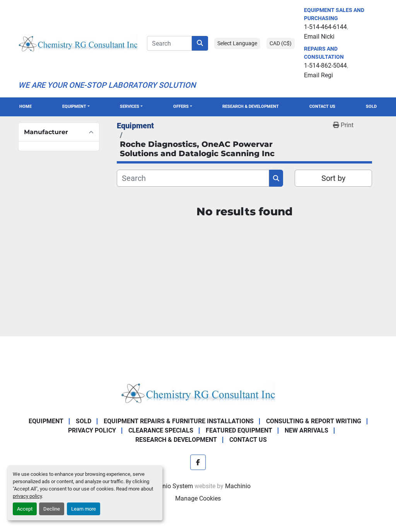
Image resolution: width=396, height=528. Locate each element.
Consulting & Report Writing (313, 421)
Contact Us (322, 106)
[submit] (200, 43)
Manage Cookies (198, 498)
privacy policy (27, 496)
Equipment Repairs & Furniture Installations (179, 421)
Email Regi (318, 75)
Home (25, 106)
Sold (371, 106)
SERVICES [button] (129, 106)
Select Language (237, 43)
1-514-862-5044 (325, 65)
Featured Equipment (239, 430)
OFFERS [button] (181, 106)
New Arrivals (306, 430)
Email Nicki (319, 36)
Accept (24, 509)
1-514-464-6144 (325, 27)
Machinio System (169, 486)
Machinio (238, 486)
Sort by (333, 178)
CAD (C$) (281, 43)
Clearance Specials (160, 430)
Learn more (83, 509)
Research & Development (250, 106)
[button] (76, 106)
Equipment (74, 106)
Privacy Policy (92, 430)
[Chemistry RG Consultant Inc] (198, 392)
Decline (51, 509)
